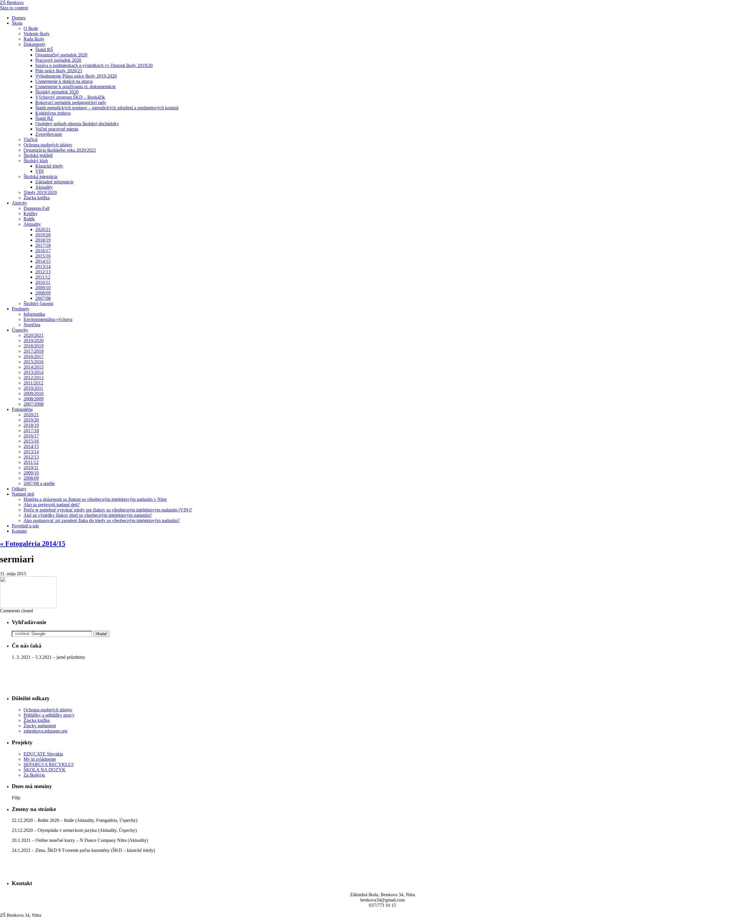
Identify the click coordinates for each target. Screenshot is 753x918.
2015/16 (43, 255)
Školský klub (36, 160)
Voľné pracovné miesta (56, 128)
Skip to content (14, 7)
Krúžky (31, 213)
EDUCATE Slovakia (43, 753)
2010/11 (42, 282)
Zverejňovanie (48, 134)
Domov (19, 17)
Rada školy (34, 38)
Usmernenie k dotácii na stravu (64, 81)
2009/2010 (34, 393)
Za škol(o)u (34, 774)
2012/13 (43, 271)
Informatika (34, 314)
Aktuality (44, 187)
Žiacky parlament (40, 725)
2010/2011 (33, 388)
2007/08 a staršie (39, 483)
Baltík (29, 218)
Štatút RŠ (44, 49)
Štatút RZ (44, 118)
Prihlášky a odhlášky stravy (49, 715)
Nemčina (32, 324)
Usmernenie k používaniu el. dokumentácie (75, 86)
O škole (31, 28)
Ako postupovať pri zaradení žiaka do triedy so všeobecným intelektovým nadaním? (102, 520)
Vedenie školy (37, 33)
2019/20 (43, 234)
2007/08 (43, 298)
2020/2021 (34, 335)
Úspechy (20, 329)
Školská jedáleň (38, 155)
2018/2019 (34, 345)
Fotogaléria (22, 409)
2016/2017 (34, 356)
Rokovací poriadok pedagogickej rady (70, 102)
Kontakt (19, 531)
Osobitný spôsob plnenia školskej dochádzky (77, 123)
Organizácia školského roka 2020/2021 (60, 150)
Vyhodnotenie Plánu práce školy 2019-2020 (76, 75)
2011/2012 (33, 382)
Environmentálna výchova (48, 319)
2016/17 (43, 250)
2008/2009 (34, 398)
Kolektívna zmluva (53, 113)
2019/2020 (34, 340)
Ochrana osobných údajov (48, 144)
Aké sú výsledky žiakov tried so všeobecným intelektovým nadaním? (88, 515)
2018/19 (43, 240)
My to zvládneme (40, 759)
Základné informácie (54, 181)
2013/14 (43, 266)
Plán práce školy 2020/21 (58, 70)
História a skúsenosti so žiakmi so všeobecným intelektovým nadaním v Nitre (95, 499)
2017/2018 (34, 351)
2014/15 (43, 261)
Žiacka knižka (37, 197)
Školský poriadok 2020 (57, 91)
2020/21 (43, 229)
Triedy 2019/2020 (40, 192)
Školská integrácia (40, 176)
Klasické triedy (49, 165)
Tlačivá (30, 139)
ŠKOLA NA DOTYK (45, 769)
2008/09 (43, 292)
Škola (17, 23)
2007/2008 (34, 404)
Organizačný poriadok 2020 (61, 54)
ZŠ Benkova (12, 2)
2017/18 (43, 245)
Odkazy (19, 488)
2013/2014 (34, 372)
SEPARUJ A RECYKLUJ (49, 764)
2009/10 (43, 287)
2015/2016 (34, 361)
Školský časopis (38, 303)
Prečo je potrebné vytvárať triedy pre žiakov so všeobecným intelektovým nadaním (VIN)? (108, 509)
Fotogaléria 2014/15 (32, 543)
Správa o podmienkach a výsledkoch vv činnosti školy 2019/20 (94, 65)
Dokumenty (35, 44)
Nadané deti (23, 493)
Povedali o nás (25, 525)
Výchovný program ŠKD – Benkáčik (70, 97)
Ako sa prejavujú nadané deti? (52, 504)
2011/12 (42, 277)
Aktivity (19, 202)
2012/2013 (34, 377)
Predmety (20, 308)
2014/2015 (34, 366)
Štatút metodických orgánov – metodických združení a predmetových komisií (107, 107)
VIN (39, 171)
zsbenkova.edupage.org (45, 730)
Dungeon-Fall (36, 208)
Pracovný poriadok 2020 (58, 60)
